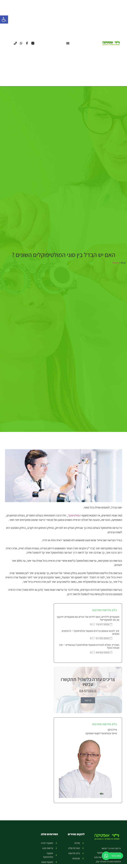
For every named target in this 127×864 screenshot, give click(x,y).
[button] (4, 19)
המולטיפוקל (74, 515)
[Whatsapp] (21, 43)
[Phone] (15, 43)
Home (115, 262)
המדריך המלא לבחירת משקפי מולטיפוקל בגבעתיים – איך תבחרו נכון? (89, 646)
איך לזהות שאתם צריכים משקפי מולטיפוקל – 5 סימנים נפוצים (90, 632)
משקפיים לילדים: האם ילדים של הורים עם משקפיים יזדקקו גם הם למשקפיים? (88, 618)
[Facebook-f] (27, 43)
